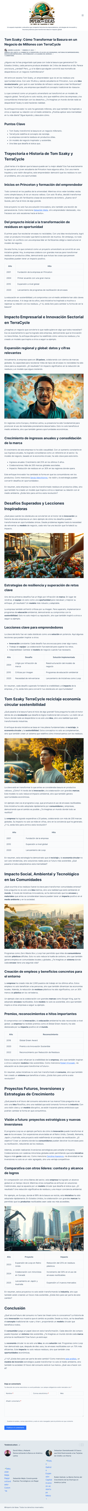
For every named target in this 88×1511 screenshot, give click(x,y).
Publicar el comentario (15, 1428)
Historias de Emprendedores (68, 52)
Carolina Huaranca (55, 1156)
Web (62, 1393)
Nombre (9, 1393)
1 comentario (9, 55)
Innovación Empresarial (13, 54)
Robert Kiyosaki (67, 1063)
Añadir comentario (13, 1401)
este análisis (70, 1359)
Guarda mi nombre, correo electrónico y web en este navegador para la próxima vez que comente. (40, 1421)
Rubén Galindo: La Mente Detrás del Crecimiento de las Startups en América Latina (68, 1479)
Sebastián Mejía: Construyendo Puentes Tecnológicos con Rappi (25, 1479)
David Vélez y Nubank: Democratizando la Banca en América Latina (27, 1453)
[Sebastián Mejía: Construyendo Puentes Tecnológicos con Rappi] (7, 1479)
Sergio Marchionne (38, 478)
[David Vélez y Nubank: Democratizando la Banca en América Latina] (7, 1453)
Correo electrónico (41, 1393)
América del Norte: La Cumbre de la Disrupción (21, 52)
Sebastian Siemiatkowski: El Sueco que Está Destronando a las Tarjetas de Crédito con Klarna (68, 1453)
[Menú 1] (83, 15)
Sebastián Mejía (41, 210)
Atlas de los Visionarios (48, 52)
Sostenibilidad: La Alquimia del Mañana (37, 54)
